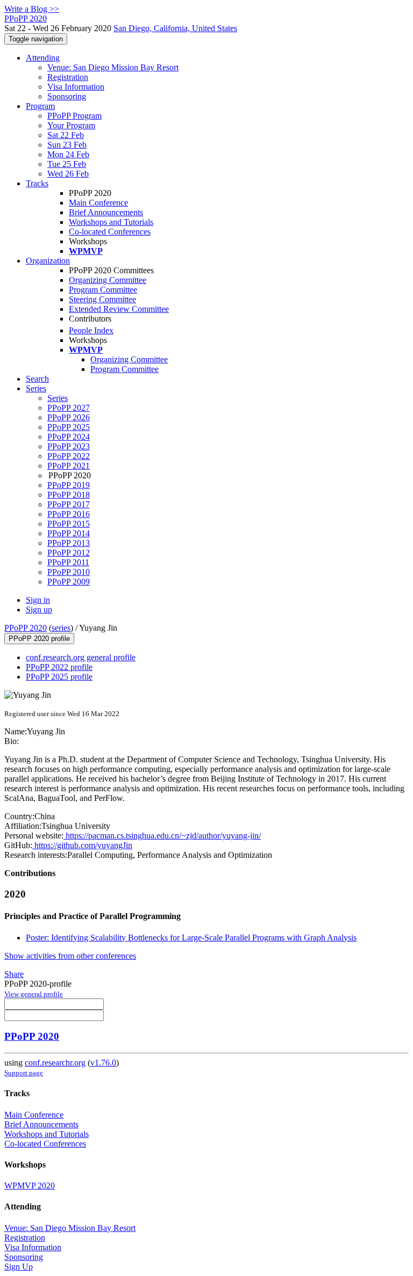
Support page (23, 1073)
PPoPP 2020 (25, 627)
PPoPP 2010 (68, 572)
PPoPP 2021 (68, 465)
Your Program (71, 125)
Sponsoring (66, 96)
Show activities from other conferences (70, 955)
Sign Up (18, 1266)
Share (14, 974)
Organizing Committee (107, 280)
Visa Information (75, 86)
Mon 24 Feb (68, 154)
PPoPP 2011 (68, 562)
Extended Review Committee (119, 308)
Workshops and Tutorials (111, 222)
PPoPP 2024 (68, 436)
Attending (43, 57)
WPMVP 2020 (29, 1185)
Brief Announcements (106, 212)
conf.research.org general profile (81, 657)
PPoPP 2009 (68, 581)
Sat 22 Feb (65, 135)
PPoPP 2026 (68, 417)
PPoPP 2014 (68, 533)
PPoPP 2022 (68, 456)
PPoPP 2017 (68, 504)
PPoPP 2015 (68, 523)
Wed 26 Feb (68, 173)
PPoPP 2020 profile (39, 639)
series (61, 627)
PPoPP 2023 (68, 446)
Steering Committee (102, 299)
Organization (48, 260)
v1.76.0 (103, 1062)
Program (40, 106)
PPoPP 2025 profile (59, 676)
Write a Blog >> (31, 8)
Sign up (39, 609)
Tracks (37, 183)
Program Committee (103, 289)
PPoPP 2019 (68, 485)
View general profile (33, 994)
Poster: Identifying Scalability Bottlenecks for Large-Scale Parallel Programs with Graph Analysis (191, 937)
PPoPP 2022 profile (59, 667)
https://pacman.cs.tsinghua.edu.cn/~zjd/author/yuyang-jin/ (162, 835)
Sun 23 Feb (67, 144)
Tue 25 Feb (66, 164)
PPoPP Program (74, 115)
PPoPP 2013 (68, 543)
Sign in (38, 599)
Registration (67, 77)
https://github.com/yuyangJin (82, 845)
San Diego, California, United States (175, 28)
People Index (91, 330)
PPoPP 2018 (68, 494)
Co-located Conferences (110, 231)
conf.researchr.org (55, 1062)
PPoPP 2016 (68, 514)
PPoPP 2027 (68, 407)
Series (57, 398)
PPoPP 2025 (68, 427)
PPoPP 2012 (68, 552)
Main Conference (98, 202)
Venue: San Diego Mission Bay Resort (113, 67)
